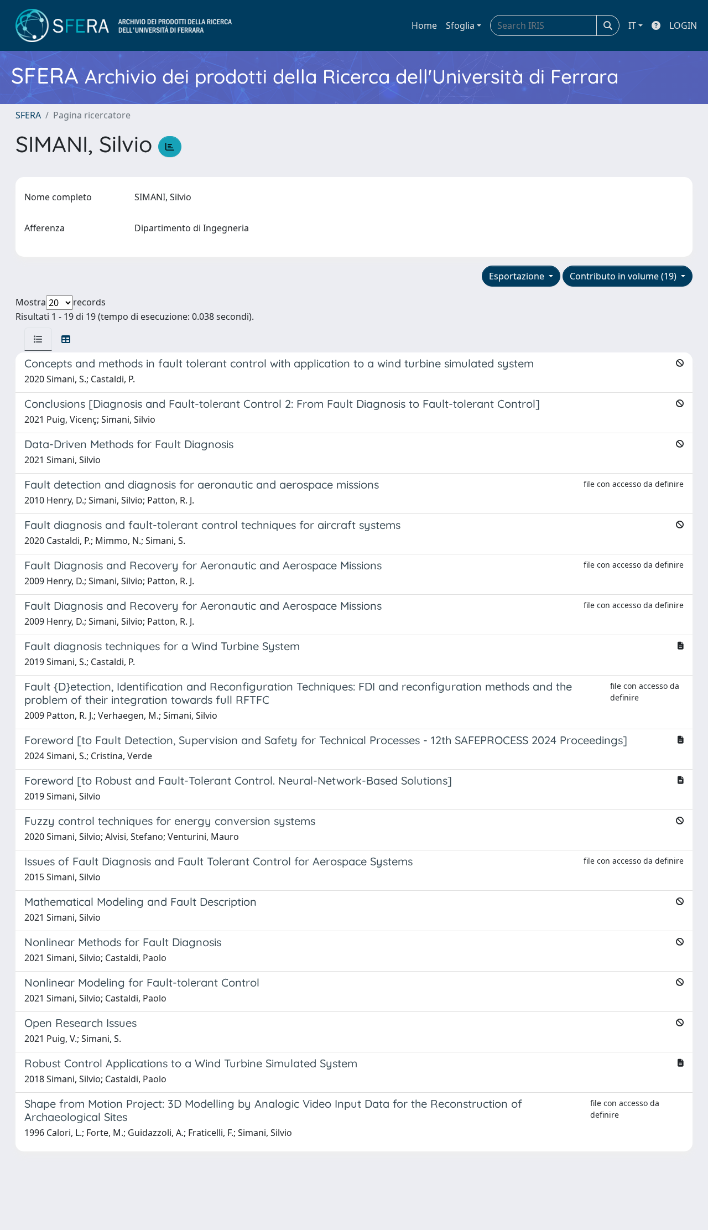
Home (424, 25)
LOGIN (683, 25)
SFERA (28, 115)
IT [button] (632, 25)
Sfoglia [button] (460, 25)
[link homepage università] (124, 25)
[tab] (38, 339)
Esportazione (517, 276)
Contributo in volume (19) (624, 276)
